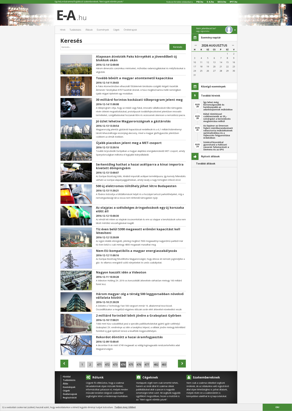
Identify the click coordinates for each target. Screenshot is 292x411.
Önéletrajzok (70, 394)
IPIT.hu (233, 1)
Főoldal (67, 376)
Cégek (66, 390)
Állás (65, 383)
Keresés (177, 47)
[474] (64, 364)
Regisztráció (70, 397)
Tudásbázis (69, 380)
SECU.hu (221, 1)
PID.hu (199, 1)
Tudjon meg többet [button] (125, 407)
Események (69, 387)
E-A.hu (210, 1)
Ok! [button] (277, 407)
